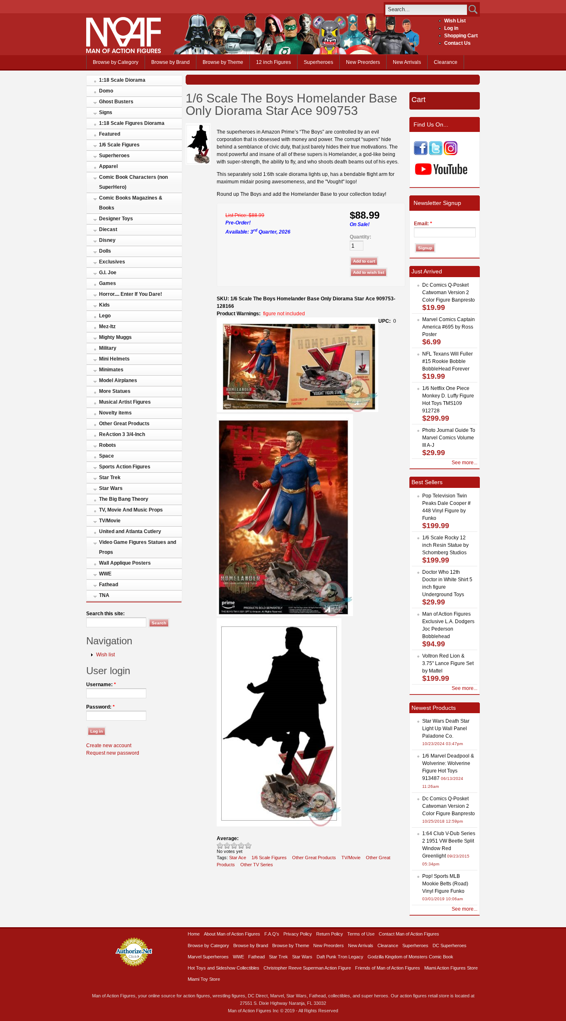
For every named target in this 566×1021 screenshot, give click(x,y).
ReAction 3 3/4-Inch (122, 434)
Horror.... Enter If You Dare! (130, 294)
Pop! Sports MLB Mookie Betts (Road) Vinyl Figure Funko (445, 883)
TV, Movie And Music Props (131, 510)
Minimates (111, 370)
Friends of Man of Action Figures (387, 967)
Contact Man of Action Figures (409, 933)
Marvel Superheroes (208, 956)
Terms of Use (361, 933)
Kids (104, 305)
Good (234, 845)
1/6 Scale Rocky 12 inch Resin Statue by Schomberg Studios (445, 545)
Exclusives (112, 262)
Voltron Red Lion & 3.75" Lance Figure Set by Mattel (448, 663)
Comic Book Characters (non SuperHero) (133, 182)
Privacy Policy (297, 933)
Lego (105, 316)
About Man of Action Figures (232, 933)
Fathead (108, 584)
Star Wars (111, 488)
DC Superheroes (450, 945)
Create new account (108, 745)
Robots (107, 445)
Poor (220, 845)
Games (107, 283)
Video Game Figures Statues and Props (137, 547)
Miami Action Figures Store (451, 967)
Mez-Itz (107, 326)
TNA (104, 595)
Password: (100, 707)
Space (106, 456)
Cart (418, 99)
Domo (106, 91)
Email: (423, 224)
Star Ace (237, 857)
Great (241, 845)
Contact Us (457, 43)
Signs (105, 112)
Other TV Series (256, 864)
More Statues (115, 391)
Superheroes (318, 62)
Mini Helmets (114, 359)
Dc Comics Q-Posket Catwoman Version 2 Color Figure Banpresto (448, 292)
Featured (109, 134)
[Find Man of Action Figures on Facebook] (421, 153)
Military (107, 348)
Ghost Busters (116, 102)
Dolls (105, 251)
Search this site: (105, 613)
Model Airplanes (118, 380)
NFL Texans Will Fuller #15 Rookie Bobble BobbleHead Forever (447, 361)
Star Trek (110, 477)
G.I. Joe (107, 272)
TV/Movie (110, 521)
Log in (451, 28)
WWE (105, 574)
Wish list (105, 655)
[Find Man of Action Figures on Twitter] (436, 153)
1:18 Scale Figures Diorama (131, 123)
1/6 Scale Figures (119, 145)
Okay (227, 845)
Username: (101, 684)
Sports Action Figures (124, 467)
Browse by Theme (223, 62)
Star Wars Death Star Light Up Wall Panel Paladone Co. (445, 728)
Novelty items (115, 413)
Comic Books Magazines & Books (130, 203)
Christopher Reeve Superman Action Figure (307, 967)
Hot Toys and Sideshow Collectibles (223, 967)
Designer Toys (116, 219)
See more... (464, 462)
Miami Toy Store (204, 979)
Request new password (112, 753)
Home (194, 933)
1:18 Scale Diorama (122, 80)
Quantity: (360, 237)
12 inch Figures (273, 62)
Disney (107, 240)
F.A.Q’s (271, 933)
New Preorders (363, 62)
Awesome (248, 845)
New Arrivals (407, 62)
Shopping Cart (461, 36)
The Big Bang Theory (123, 499)
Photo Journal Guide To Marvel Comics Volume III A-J (448, 437)
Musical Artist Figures (125, 402)
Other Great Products (124, 423)
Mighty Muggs (115, 337)
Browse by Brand (170, 62)
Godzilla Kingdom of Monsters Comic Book (410, 956)
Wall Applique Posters (125, 563)
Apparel (108, 166)
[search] (426, 9)
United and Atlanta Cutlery (130, 531)
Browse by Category (115, 62)
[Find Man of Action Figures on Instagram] (450, 153)
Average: (228, 838)
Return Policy (329, 933)
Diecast (108, 229)
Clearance (445, 62)
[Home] (123, 51)
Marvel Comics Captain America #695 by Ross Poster (448, 327)
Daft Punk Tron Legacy (340, 956)
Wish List (455, 21)
